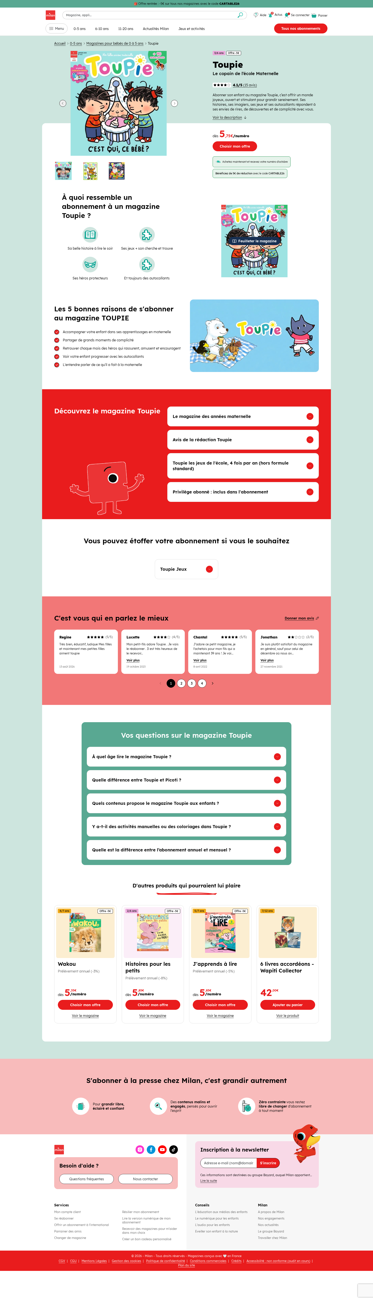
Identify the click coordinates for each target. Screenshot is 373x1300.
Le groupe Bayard (271, 1231)
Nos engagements (271, 1218)
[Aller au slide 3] (118, 171)
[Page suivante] (212, 683)
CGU (73, 1261)
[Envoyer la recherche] (240, 15)
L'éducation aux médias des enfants (221, 1212)
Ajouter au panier (294, 1006)
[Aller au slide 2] (92, 171)
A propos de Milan (271, 1212)
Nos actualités (269, 1225)
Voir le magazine (85, 1015)
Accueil (60, 43)
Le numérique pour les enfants (217, 1218)
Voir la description (227, 117)
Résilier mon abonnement (140, 1212)
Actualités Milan (156, 29)
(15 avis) (245, 85)
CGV (62, 1261)
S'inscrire (268, 1163)
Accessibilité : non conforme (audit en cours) (278, 1261)
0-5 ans (80, 29)
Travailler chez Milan (273, 1238)
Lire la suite (208, 1181)
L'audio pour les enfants (212, 1225)
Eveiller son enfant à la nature (217, 1231)
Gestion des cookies (126, 1261)
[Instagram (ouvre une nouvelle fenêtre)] (140, 1149)
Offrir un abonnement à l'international (81, 1225)
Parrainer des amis (68, 1231)
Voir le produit (295, 1015)
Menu (59, 28)
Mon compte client (67, 1212)
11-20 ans (125, 29)
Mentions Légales (94, 1261)
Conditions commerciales (208, 1261)
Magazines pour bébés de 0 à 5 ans (115, 43)
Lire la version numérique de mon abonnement (146, 1220)
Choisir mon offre (235, 146)
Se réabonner (64, 1218)
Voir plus (133, 660)
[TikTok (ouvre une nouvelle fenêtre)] (173, 1149)
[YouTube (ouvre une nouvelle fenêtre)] (162, 1149)
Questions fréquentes (86, 1179)
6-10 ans (102, 29)
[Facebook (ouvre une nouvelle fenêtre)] (151, 1149)
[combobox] (148, 15)
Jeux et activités (191, 29)
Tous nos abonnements (300, 28)
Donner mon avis (299, 618)
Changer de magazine (70, 1238)
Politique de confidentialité (165, 1261)
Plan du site (186, 1265)
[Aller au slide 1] (65, 171)
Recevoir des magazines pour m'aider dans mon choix (149, 1231)
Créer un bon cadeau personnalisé (146, 1239)
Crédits (236, 1261)
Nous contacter (145, 1179)
